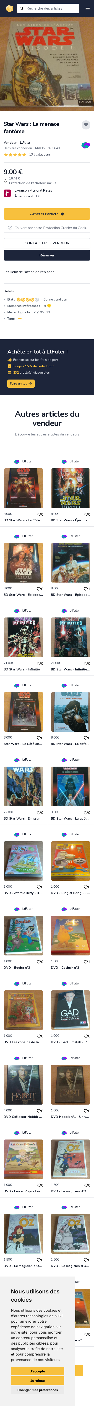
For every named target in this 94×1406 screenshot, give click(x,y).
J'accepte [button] (37, 1371)
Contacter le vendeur (47, 243)
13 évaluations (40, 154)
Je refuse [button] (37, 1380)
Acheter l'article (44, 213)
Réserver (47, 255)
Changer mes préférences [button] (37, 1390)
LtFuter (24, 142)
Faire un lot (18, 383)
